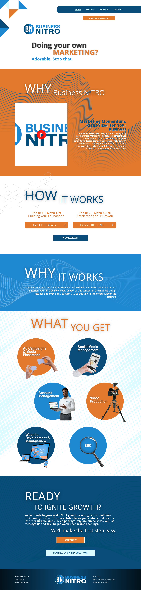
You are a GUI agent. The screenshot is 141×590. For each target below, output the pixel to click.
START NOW (70, 540)
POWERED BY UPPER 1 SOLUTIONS (70, 552)
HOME (78, 10)
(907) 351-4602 (103, 582)
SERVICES (90, 10)
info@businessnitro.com (106, 580)
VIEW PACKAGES (70, 237)
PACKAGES (104, 10)
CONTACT (118, 10)
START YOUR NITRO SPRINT (98, 18)
